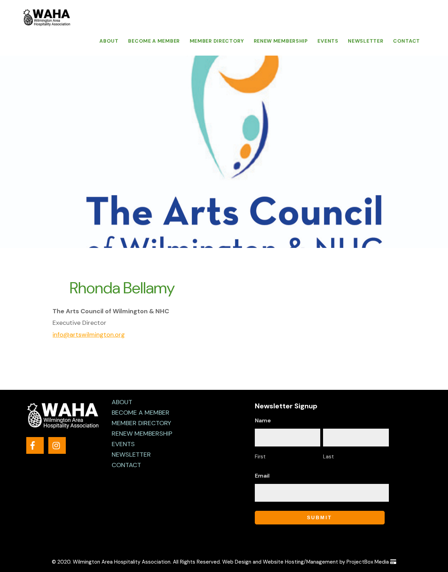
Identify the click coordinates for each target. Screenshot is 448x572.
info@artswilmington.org (88, 334)
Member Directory (217, 41)
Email (262, 475)
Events (327, 41)
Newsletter (365, 41)
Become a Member (154, 41)
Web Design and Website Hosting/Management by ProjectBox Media (305, 561)
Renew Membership (281, 41)
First (260, 456)
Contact (406, 41)
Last (328, 456)
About (109, 41)
